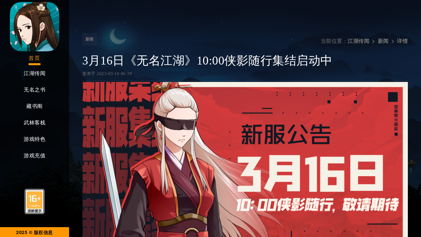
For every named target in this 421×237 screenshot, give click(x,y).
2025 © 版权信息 (34, 232)
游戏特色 (34, 139)
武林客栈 (34, 122)
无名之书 (34, 89)
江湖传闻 (34, 73)
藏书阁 (34, 106)
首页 (34, 58)
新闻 (89, 39)
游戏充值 (34, 155)
